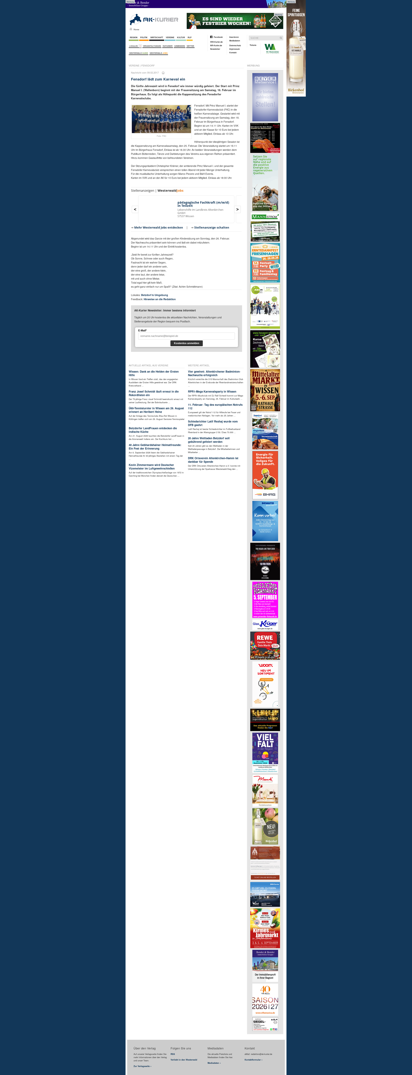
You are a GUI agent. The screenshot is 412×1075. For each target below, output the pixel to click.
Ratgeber (168, 46)
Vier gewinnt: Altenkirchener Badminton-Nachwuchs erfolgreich (214, 373)
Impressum (234, 48)
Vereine (170, 37)
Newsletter (215, 48)
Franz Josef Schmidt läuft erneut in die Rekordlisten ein (154, 393)
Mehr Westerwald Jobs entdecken (158, 227)
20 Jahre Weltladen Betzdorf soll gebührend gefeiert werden (209, 440)
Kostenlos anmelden (186, 343)
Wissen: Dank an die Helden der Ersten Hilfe (154, 373)
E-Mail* (142, 330)
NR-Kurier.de (216, 45)
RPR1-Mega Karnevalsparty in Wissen (212, 391)
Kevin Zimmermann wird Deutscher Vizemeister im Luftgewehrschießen (152, 466)
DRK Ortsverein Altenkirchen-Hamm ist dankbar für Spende (213, 460)
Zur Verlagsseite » (142, 1066)
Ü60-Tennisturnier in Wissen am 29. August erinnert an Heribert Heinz (156, 410)
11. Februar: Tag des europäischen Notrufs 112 (215, 406)
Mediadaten (234, 40)
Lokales (134, 46)
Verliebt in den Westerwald (184, 1059)
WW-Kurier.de (216, 41)
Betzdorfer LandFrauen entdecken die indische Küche (153, 430)
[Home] (131, 28)
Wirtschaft (157, 37)
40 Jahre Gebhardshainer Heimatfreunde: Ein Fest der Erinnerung (155, 446)
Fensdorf (148, 65)
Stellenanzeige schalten (211, 227)
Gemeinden (179, 46)
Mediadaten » (214, 1062)
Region (133, 37)
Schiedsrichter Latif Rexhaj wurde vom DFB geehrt (213, 423)
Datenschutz (235, 45)
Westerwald (138, 53)
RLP (189, 37)
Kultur (181, 37)
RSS (173, 1054)
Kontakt (233, 52)
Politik (144, 37)
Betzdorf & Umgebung (154, 295)
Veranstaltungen (152, 46)
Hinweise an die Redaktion (160, 299)
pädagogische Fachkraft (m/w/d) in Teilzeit (203, 204)
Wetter (190, 46)
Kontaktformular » (253, 1059)
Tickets (253, 45)
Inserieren (234, 37)
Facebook (218, 37)
